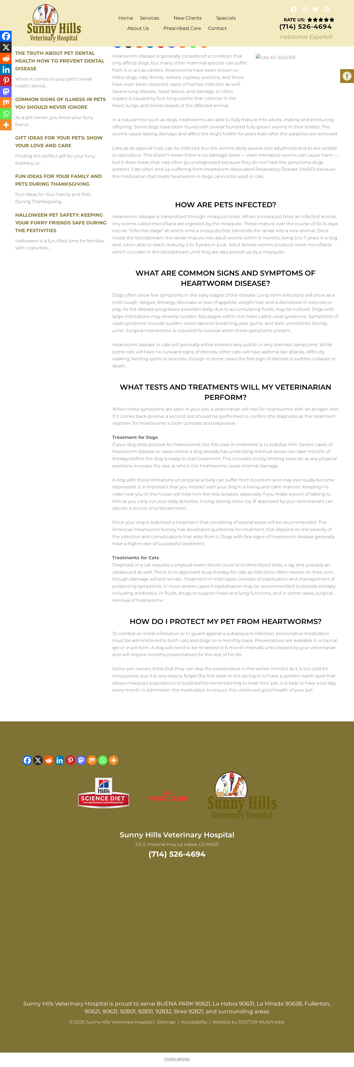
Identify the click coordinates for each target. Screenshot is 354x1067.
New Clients (188, 18)
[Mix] (92, 760)
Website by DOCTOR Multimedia (248, 1022)
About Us (138, 28)
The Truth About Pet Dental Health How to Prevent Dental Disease (59, 60)
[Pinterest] (70, 760)
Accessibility (194, 1022)
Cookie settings (177, 1058)
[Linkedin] (59, 760)
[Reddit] (49, 760)
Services (149, 18)
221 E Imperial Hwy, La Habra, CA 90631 (177, 844)
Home (125, 18)
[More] (113, 760)
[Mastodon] (81, 760)
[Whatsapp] (103, 760)
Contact (217, 28)
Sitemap (166, 1022)
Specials (226, 18)
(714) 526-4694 (305, 27)
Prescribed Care (182, 28)
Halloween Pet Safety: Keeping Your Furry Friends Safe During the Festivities (60, 222)
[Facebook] (27, 760)
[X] (38, 760)
